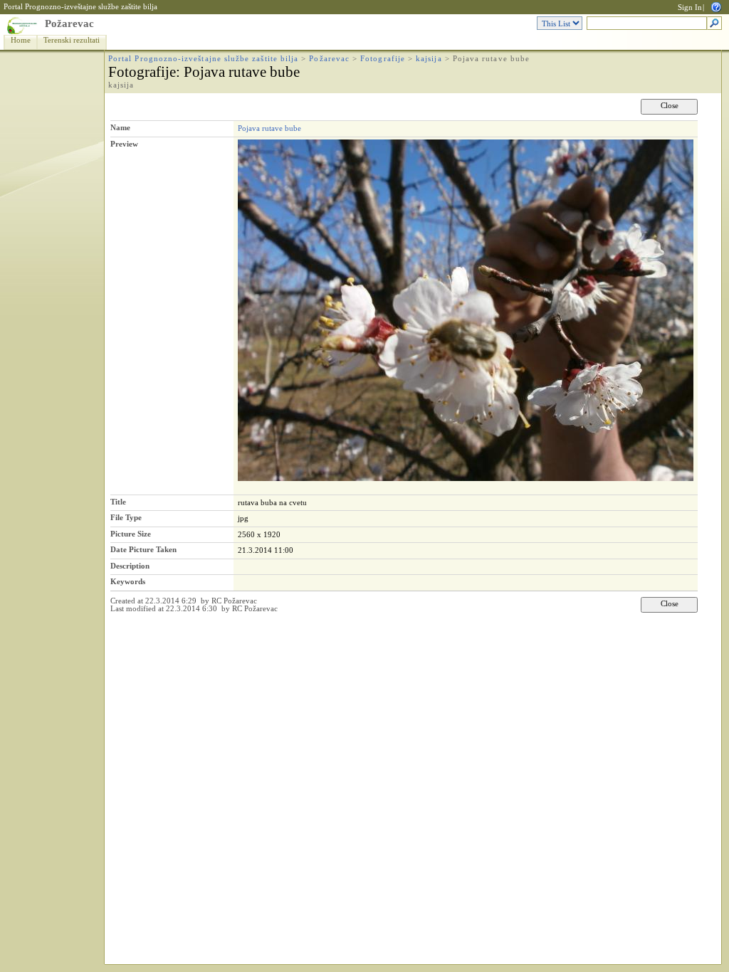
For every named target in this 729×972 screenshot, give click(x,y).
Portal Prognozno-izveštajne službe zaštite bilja (80, 7)
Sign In (690, 7)
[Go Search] (714, 24)
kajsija (428, 59)
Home (21, 40)
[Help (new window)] (716, 6)
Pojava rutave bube (269, 128)
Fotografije (382, 59)
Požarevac (69, 23)
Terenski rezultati (71, 40)
